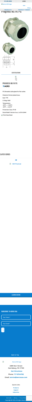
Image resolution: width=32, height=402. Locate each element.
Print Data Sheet (7, 115)
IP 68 (14, 109)
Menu (29, 8)
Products (8, 10)
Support (16, 390)
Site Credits (9, 398)
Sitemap (15, 398)
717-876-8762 (8, 1)
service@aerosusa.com (18, 377)
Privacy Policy (23, 398)
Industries (16, 392)
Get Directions (16, 371)
